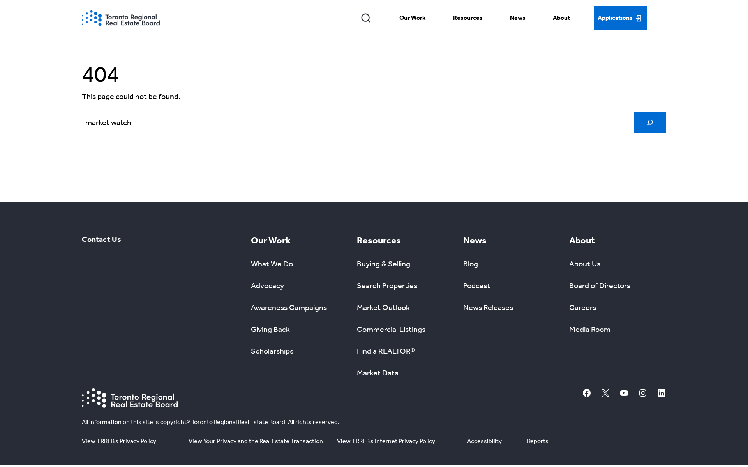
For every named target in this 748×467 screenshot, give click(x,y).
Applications (615, 17)
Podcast (476, 285)
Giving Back (270, 329)
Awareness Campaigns (289, 307)
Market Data (378, 372)
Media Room (589, 329)
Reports (538, 441)
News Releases (488, 307)
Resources (468, 17)
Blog (470, 263)
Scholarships (272, 351)
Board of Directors (599, 285)
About (561, 17)
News (518, 17)
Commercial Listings (391, 329)
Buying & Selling (383, 263)
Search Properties (387, 285)
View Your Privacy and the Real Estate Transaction (256, 441)
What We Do (272, 263)
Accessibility (484, 441)
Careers (582, 307)
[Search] (366, 18)
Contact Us (101, 239)
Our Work (412, 17)
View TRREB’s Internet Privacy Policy (386, 441)
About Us (584, 263)
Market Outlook (383, 307)
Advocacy (267, 285)
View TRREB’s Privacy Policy (119, 441)
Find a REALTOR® (386, 351)
